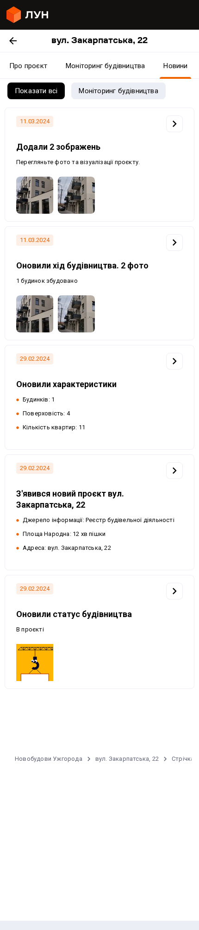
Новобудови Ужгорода (48, 758)
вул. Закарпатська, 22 (127, 758)
